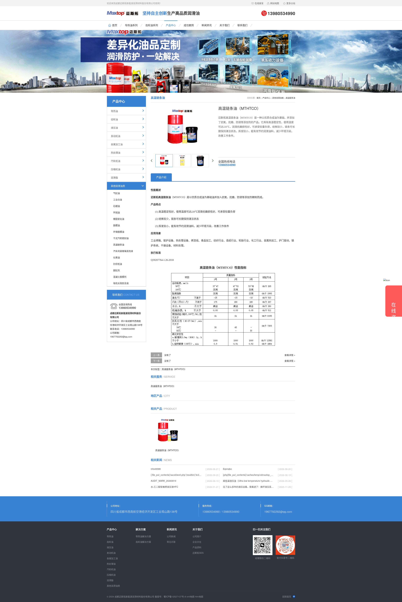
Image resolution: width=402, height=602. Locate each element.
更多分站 (290, 3)
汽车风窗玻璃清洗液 (123, 251)
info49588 (156, 468)
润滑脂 (114, 177)
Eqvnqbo (227, 468)
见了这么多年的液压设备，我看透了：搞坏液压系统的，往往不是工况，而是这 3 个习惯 (248, 486)
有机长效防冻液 (121, 283)
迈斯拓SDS (198, 552)
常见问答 (171, 541)
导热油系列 (131, 25)
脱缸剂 (116, 270)
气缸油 (116, 193)
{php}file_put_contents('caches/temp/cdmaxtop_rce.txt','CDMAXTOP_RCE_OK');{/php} (248, 474)
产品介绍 (161, 177)
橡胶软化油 (118, 218)
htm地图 (199, 596)
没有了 (167, 355)
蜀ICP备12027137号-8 (175, 596)
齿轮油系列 (151, 25)
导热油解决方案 (143, 536)
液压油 (114, 127)
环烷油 (116, 212)
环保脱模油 (118, 231)
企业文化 (197, 541)
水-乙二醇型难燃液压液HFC (164, 486)
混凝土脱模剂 (119, 276)
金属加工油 (117, 144)
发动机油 (115, 136)
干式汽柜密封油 (121, 238)
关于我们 (225, 25)
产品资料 (197, 547)
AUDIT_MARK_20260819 (163, 480)
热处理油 (115, 152)
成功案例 (189, 25)
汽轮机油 (115, 160)
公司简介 (197, 536)
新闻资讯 (207, 25)
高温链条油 (118, 244)
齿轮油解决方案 (143, 541)
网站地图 (274, 3)
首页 (114, 25)
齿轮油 (114, 119)
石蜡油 (116, 206)
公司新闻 (171, 536)
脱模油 (116, 225)
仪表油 (116, 257)
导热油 (114, 111)
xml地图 (190, 596)
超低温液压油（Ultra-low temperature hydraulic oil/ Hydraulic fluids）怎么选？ (248, 480)
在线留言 (259, 3)
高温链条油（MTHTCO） (174, 369)
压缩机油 (115, 169)
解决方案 (141, 529)
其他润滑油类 (118, 185)
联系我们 (242, 25)
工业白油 (117, 199)
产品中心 (171, 25)
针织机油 (117, 263)
